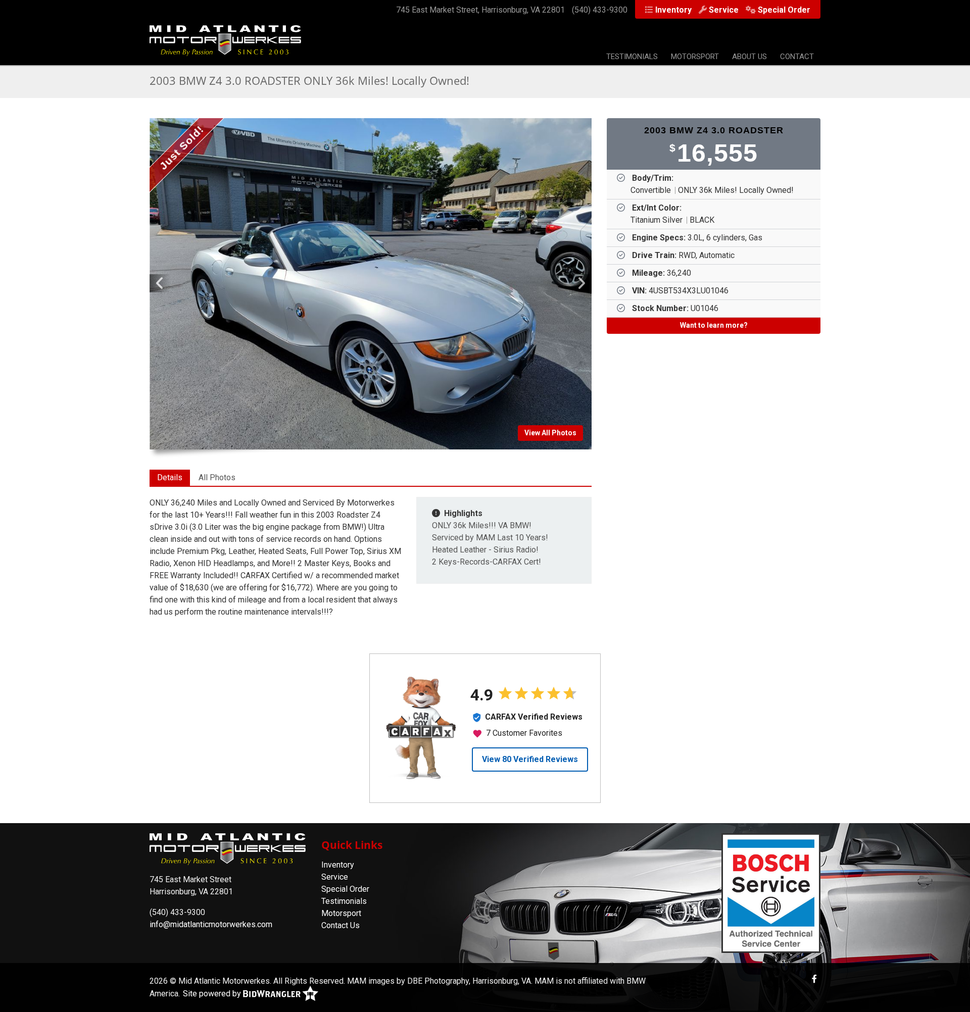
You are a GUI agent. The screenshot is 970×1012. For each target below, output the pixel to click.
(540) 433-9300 (599, 10)
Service (724, 10)
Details (169, 477)
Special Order (784, 10)
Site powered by (213, 993)
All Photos (217, 477)
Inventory (673, 10)
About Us (749, 56)
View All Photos (550, 433)
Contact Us (340, 925)
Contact (797, 56)
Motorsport (695, 56)
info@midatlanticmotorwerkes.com (211, 924)
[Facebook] (814, 979)
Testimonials (632, 56)
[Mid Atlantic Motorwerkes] (225, 45)
